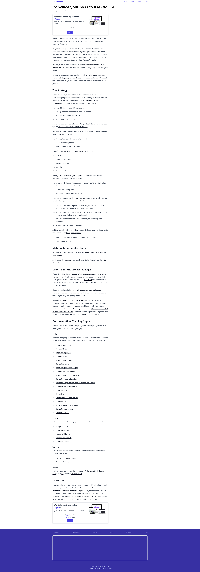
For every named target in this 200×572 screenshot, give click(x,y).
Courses (139, 1)
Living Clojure (60, 394)
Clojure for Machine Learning (66, 379)
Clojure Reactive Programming (67, 398)
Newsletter (55, 532)
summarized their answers (94, 252)
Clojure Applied (61, 390)
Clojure (132, 1)
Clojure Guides (75, 532)
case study (88, 280)
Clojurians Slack (92, 471)
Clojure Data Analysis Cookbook (67, 371)
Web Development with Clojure (67, 368)
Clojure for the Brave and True (66, 386)
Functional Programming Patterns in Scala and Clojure (75, 383)
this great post (67, 260)
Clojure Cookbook (62, 364)
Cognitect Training (62, 462)
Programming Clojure (63, 353)
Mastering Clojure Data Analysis (67, 375)
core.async (73, 314)
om (79, 314)
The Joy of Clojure (62, 349)
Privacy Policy (95, 567)
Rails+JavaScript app (73, 233)
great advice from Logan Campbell (69, 175)
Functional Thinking (63, 434)
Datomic (84, 314)
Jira (62, 474)
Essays (112, 532)
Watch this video (93, 103)
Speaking (128, 532)
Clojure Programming (63, 345)
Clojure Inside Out (62, 430)
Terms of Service (104, 567)
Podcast (124, 1)
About (146, 532)
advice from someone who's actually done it (78, 151)
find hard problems (79, 198)
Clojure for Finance (62, 413)
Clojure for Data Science (64, 409)
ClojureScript (95, 314)
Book (146, 1)
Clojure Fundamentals (63, 438)
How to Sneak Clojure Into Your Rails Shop (73, 127)
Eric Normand (57, 2)
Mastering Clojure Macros (65, 360)
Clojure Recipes (61, 401)
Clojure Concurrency (63, 441)
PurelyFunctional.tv (62, 426)
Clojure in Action (62, 356)
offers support (76, 474)
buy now (70, 32)
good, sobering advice (65, 134)
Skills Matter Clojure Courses (66, 458)
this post (75, 290)
